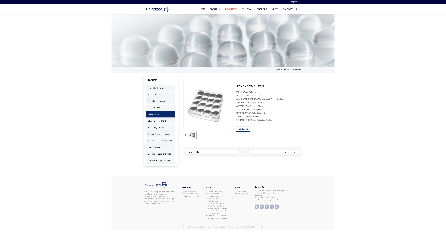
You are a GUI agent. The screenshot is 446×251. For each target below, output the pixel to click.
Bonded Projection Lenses (159, 134)
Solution (247, 9)
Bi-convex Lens (154, 95)
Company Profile (190, 191)
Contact (288, 9)
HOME (278, 69)
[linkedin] (267, 207)
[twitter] (262, 207)
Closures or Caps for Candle (159, 161)
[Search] (297, 9)
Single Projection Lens (157, 128)
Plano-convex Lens (156, 88)
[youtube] (277, 207)
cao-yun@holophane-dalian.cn (271, 200)
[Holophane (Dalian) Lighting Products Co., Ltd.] (158, 9)
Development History (191, 194)
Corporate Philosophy (192, 196)
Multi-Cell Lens (296, 69)
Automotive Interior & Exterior (160, 141)
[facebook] (257, 207)
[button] (185, 135)
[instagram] (272, 207)
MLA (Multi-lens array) (157, 121)
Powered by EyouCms (235, 227)
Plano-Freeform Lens (156, 101)
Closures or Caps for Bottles (159, 154)
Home (202, 9)
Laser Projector (154, 147)
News (275, 9)
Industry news (242, 191)
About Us (215, 9)
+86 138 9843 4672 (267, 197)
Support (262, 9)
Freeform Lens (154, 108)
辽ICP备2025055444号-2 (254, 227)
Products (231, 9)
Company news (242, 194)
